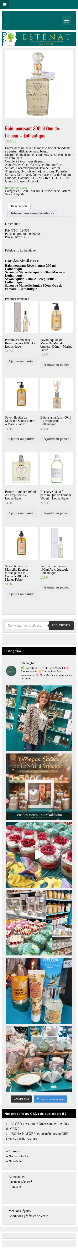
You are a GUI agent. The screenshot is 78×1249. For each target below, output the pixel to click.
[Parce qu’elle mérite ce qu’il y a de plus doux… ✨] (39, 786)
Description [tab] (19, 206)
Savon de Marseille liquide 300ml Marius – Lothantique (35, 273)
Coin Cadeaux (30, 191)
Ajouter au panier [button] (21, 361)
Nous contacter (18, 1156)
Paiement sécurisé (20, 1181)
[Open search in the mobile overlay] (39, 625)
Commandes (17, 1176)
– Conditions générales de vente (27, 1216)
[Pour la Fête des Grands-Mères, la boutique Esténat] (39, 923)
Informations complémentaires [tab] (32, 213)
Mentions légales (20, 1211)
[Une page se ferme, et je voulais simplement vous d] (39, 718)
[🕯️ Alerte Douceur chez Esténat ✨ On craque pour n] (39, 855)
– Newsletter (14, 1161)
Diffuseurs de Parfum (56, 191)
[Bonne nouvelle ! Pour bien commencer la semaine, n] (39, 991)
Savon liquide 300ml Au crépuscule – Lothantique (31, 280)
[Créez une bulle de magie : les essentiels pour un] (39, 1059)
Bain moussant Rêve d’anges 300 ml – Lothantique (31, 267)
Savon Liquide (14, 194)
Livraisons (15, 1186)
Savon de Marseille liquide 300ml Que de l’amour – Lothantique (33, 287)
